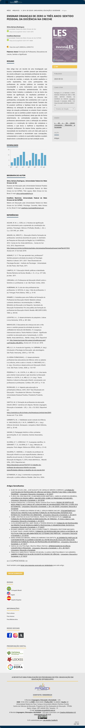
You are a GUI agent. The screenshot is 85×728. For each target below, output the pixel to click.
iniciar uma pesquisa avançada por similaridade (37, 565)
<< (8, 560)
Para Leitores (11, 613)
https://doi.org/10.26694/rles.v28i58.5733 (22, 47)
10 (23, 560)
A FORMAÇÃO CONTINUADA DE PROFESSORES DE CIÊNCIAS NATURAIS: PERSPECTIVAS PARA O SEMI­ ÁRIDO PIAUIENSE (43, 492)
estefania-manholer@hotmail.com (32, 208)
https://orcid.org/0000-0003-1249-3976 (21, 31)
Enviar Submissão (15, 573)
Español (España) (16, 600)
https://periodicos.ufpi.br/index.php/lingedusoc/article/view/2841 (29, 412)
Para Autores (10, 616)
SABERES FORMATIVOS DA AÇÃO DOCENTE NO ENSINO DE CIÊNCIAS (35, 554)
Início (9, 10)
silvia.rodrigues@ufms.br (24, 193)
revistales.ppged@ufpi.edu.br (45, 710)
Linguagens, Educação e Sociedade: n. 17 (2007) (27, 527)
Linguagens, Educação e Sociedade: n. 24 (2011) (27, 521)
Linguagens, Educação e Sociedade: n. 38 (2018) (28, 500)
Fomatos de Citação (62, 109)
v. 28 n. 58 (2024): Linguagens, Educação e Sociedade (40, 10)
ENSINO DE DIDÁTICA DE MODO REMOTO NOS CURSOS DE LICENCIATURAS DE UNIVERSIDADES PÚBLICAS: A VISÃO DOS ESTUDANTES (44, 504)
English (12, 595)
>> (26, 560)
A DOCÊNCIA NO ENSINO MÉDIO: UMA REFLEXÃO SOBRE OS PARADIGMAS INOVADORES (42, 498)
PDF (56, 67)
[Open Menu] (7, 2)
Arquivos (15, 10)
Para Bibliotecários (12, 619)
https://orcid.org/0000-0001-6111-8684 (21, 40)
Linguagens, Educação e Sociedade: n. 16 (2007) (36, 494)
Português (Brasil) (16, 590)
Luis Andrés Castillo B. (50, 720)
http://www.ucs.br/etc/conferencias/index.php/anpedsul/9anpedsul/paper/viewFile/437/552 (38, 248)
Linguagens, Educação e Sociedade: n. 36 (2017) (59, 515)
